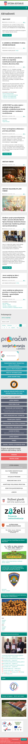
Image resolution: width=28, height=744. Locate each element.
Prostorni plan (14, 404)
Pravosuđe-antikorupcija (14, 409)
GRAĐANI (14, 454)
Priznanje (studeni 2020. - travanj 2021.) (12, 670)
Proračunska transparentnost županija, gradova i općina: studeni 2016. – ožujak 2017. (13, 662)
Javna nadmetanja (14, 376)
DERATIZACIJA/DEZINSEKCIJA (14, 488)
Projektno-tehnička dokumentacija (10, 95)
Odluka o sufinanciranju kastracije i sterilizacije (12, 561)
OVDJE (16, 50)
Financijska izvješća (14, 419)
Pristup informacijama (14, 373)
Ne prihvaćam (15, 739)
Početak (4, 325)
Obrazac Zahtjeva (6, 562)
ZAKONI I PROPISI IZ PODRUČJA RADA (14, 444)
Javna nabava (14, 400)
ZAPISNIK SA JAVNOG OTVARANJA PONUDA (12, 307)
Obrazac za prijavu (6, 590)
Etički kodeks (14, 466)
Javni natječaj (5, 303)
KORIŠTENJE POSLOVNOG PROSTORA (14, 484)
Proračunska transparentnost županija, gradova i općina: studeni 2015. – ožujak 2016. (13, 665)
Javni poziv (5, 120)
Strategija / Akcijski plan (14, 427)
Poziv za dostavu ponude (8, 93)
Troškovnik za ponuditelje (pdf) (9, 96)
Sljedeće (13, 327)
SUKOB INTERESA (14, 432)
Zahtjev (3, 621)
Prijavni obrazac (6, 121)
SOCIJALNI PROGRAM (14, 476)
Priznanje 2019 (6, 672)
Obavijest (4, 620)
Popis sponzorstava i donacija (14, 415)
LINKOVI (14, 492)
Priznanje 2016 (9, 673)
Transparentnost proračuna (14, 364)
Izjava (3, 623)
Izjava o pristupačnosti (14, 369)
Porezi (14, 440)
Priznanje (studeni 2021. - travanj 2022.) (12, 668)
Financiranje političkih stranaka (14, 423)
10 (9, 327)
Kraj (17, 327)
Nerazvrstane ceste (14, 480)
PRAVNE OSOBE (14, 458)
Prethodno (9, 325)
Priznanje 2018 (15, 672)
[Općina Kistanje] (14, 3)
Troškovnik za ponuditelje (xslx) (9, 98)
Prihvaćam (24, 739)
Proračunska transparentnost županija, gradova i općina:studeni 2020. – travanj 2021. (13, 659)
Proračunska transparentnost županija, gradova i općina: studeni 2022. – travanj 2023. (12, 656)
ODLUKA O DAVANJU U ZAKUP (9, 306)
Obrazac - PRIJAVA (7, 304)
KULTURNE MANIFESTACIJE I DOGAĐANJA (14, 472)
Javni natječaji (6, 317)
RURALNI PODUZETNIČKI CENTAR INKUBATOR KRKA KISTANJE (14, 392)
